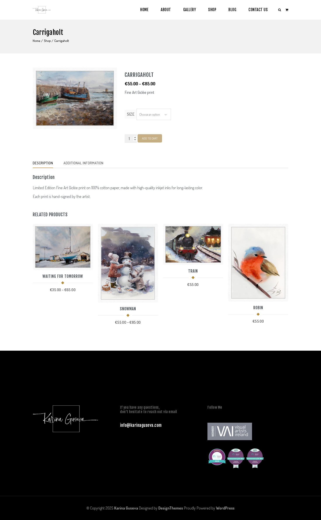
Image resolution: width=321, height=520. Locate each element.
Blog (232, 9)
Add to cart (150, 138)
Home (144, 9)
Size (130, 114)
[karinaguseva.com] (42, 10)
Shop (212, 9)
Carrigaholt (61, 41)
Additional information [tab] (84, 163)
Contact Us (258, 9)
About (166, 9)
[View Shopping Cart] (286, 10)
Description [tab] (43, 163)
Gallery (189, 9)
